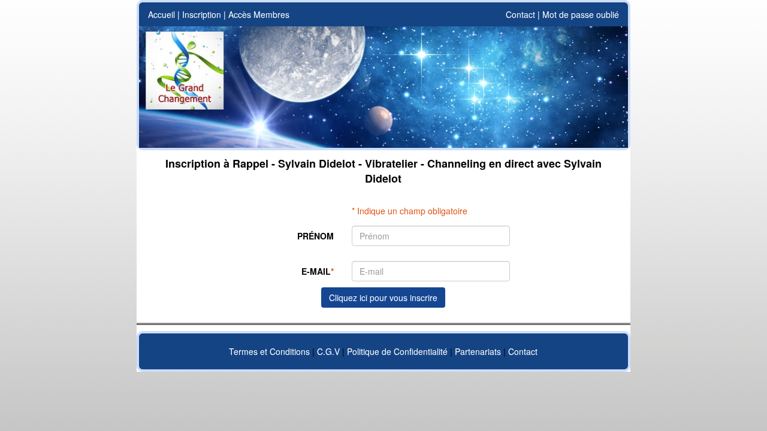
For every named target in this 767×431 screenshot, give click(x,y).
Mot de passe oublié (580, 14)
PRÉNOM (315, 236)
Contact (520, 14)
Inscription (201, 14)
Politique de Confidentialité (397, 351)
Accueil (161, 14)
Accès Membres (258, 14)
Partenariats (478, 351)
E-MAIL (317, 271)
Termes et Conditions (269, 351)
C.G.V (328, 351)
